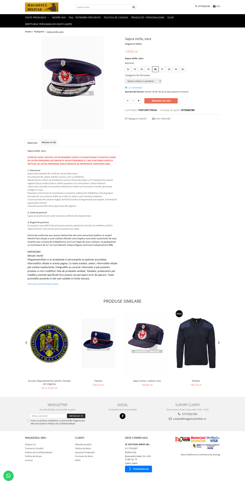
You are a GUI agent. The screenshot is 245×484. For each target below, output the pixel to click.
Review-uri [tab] (49, 142)
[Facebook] (123, 416)
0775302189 (189, 414)
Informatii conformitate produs (43, 283)
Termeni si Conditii (34, 448)
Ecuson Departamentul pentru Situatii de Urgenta (49, 382)
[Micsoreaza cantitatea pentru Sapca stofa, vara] (127, 100)
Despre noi (59, 17)
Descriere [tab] (32, 142)
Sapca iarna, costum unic (147, 380)
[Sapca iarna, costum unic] (147, 343)
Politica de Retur (83, 448)
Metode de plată (83, 444)
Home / (29, 31)
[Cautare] (134, 7)
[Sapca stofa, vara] (72, 82)
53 (135, 69)
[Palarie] (98, 343)
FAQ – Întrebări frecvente (85, 17)
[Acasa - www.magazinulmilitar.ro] (41, 7)
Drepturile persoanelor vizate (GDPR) (48, 24)
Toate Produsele (36, 17)
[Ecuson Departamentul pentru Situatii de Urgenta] (49, 343)
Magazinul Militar (133, 43)
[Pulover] (196, 343)
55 (148, 69)
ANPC (78, 460)
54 (141, 69)
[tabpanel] (72, 82)
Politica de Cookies (116, 17)
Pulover (196, 380)
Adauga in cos (161, 100)
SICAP (170, 17)
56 (155, 69)
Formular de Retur (84, 456)
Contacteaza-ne (141, 469)
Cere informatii (162, 118)
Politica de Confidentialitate (38, 452)
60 (183, 69)
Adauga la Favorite (137, 118)
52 (128, 69)
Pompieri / (40, 31)
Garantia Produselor (85, 452)
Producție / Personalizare (147, 17)
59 (176, 69)
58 (169, 69)
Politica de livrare (33, 456)
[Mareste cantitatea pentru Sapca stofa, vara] (138, 100)
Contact (29, 460)
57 (162, 69)
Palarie (98, 380)
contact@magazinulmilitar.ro (189, 418)
